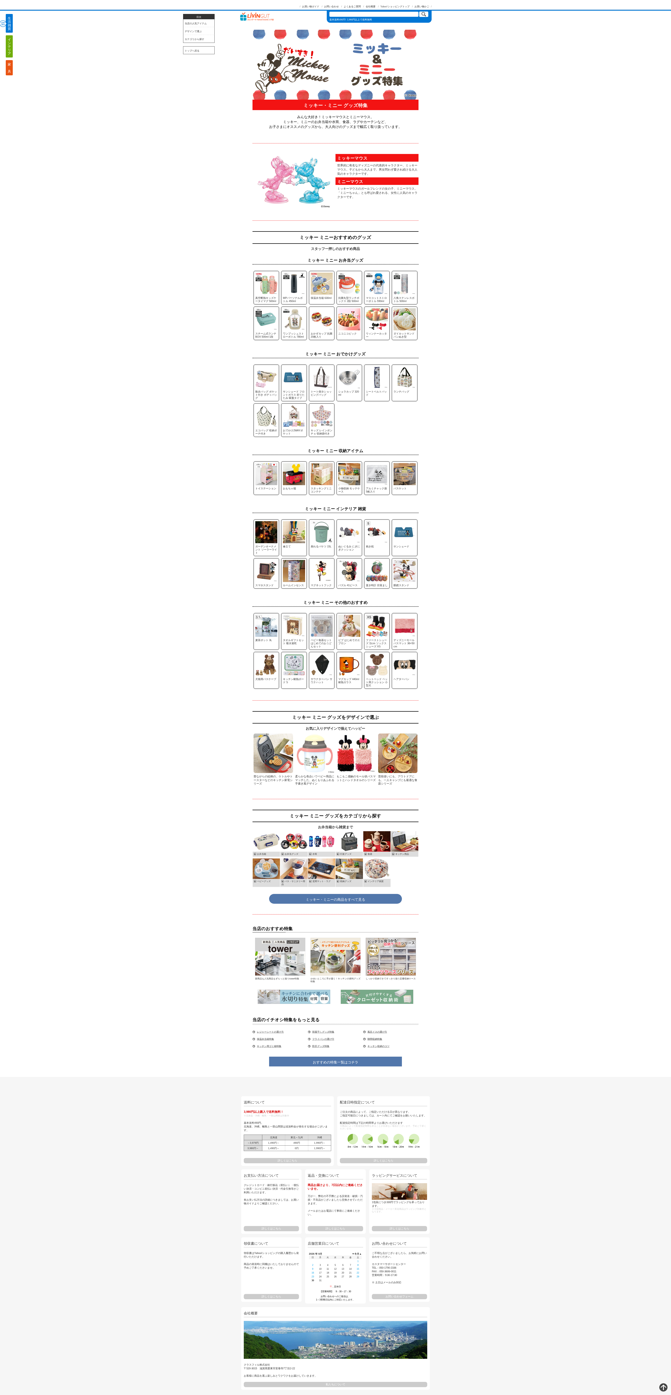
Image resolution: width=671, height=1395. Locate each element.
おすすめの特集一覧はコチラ (335, 1062)
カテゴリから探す (194, 39)
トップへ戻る (192, 50)
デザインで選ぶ (193, 31)
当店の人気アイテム (196, 23)
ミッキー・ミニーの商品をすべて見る (335, 899)
